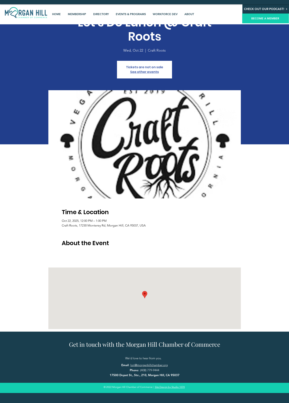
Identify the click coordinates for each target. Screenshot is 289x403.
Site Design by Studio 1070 (170, 387)
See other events (144, 72)
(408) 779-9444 (149, 370)
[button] (77, 14)
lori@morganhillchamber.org (149, 365)
